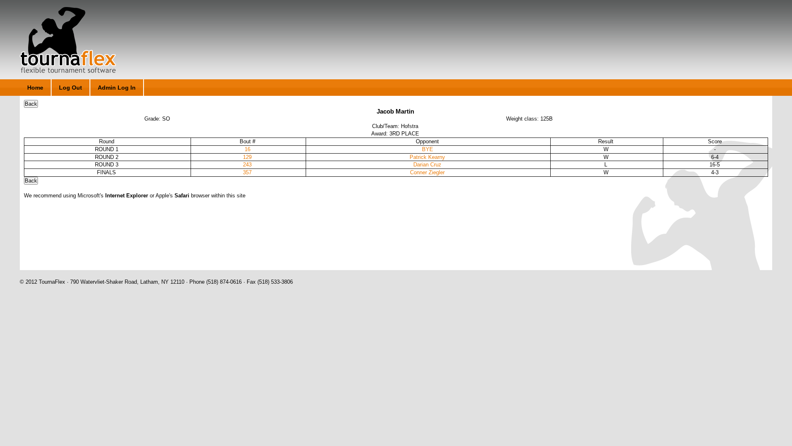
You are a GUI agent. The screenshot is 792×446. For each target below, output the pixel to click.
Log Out (70, 87)
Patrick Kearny (427, 157)
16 (247, 149)
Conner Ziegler (427, 172)
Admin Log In (117, 87)
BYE (427, 149)
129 (247, 157)
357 (247, 172)
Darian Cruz (427, 164)
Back (31, 104)
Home (35, 87)
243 (247, 164)
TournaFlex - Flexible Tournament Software (68, 40)
